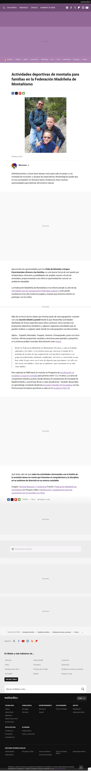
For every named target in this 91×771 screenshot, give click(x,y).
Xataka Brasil (9, 755)
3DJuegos (25, 709)
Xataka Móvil (9, 712)
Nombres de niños (29, 632)
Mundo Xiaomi (9, 722)
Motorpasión (77, 709)
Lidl (52, 59)
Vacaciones (34, 59)
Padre (25, 59)
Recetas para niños (12, 669)
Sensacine (42, 709)
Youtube (87, 7)
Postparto (37, 665)
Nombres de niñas (43, 632)
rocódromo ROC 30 (61, 388)
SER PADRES (12, 8)
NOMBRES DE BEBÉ (47, 8)
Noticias (8, 660)
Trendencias (9, 731)
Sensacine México (45, 751)
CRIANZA (34, 8)
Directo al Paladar (61, 709)
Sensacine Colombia (45, 755)
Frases (85, 59)
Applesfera (8, 715)
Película (18, 59)
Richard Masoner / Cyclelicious (33, 487)
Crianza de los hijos (40, 669)
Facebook (71, 7)
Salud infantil (38, 660)
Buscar (83, 689)
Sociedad (8, 674)
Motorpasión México (79, 751)
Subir (80, 698)
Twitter (75, 7)
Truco (58, 59)
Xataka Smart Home (11, 718)
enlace (58, 341)
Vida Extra (25, 712)
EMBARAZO (23, 8)
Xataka (7, 709)
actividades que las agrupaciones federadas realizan (35, 291)
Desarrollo (65, 665)
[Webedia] (86, 1)
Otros (33, 499)
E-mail (23, 93)
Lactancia (65, 660)
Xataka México (9, 751)
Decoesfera (9, 734)
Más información (60, 768)
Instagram (83, 7)
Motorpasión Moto (78, 712)
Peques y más (44, 499)
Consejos (76, 59)
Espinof (41, 712)
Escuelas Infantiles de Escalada (57, 385)
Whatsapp (44, 59)
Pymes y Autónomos (28, 734)
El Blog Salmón (26, 731)
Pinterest (67, 7)
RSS (32, 641)
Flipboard (79, 7)
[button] (24, 165)
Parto (7, 665)
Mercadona (66, 59)
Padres (36, 674)
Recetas (9, 59)
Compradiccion (10, 737)
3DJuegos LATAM (27, 751)
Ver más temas (11, 679)
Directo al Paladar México (61, 752)
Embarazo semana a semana (62, 632)
